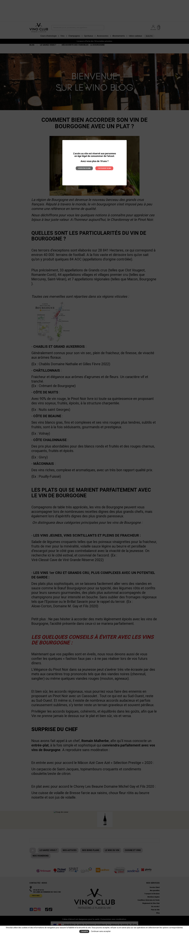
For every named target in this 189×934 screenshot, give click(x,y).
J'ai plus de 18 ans (104, 168)
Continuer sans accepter (101, 931)
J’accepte (84, 931)
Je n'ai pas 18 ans (84, 168)
